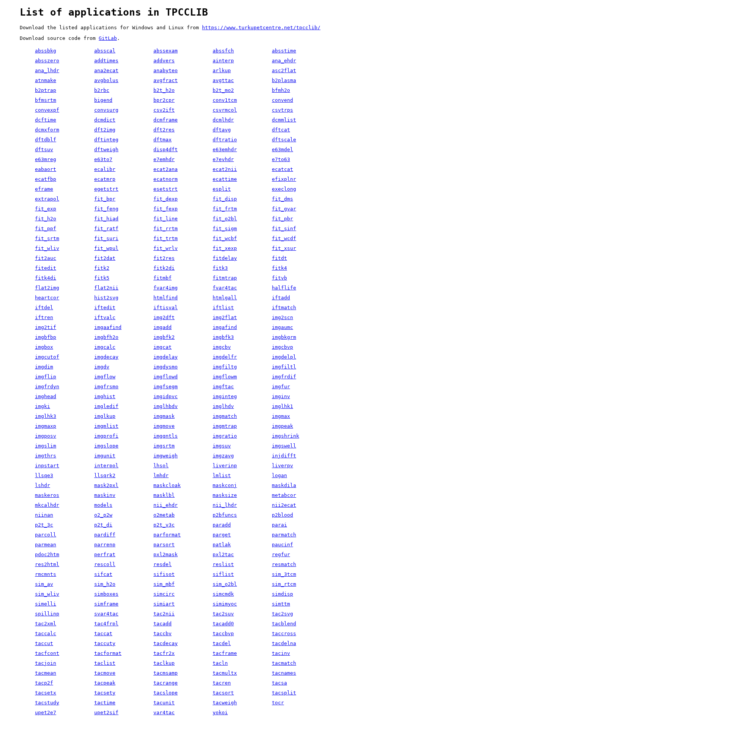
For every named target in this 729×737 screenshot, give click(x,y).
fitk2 (101, 268)
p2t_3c (44, 525)
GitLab (108, 38)
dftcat (281, 130)
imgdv (101, 367)
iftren (44, 317)
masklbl (164, 495)
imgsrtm (164, 446)
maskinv (104, 495)
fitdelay (225, 258)
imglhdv (223, 406)
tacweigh (225, 702)
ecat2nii (225, 169)
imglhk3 (45, 416)
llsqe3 (44, 475)
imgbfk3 (223, 337)
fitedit (45, 268)
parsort (164, 544)
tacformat (108, 653)
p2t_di (103, 525)
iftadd (281, 297)
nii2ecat (284, 505)
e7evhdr (223, 159)
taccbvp (223, 633)
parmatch (284, 535)
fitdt (279, 258)
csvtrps (282, 110)
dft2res (164, 130)
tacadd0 (223, 623)
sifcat (103, 574)
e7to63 (281, 159)
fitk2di (164, 268)
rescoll (104, 564)
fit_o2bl (225, 218)
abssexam (165, 51)
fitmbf (162, 278)
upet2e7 (45, 712)
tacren (222, 683)
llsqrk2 (104, 475)
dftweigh (106, 149)
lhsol (161, 465)
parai (279, 525)
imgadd (162, 327)
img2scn (282, 317)
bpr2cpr (164, 100)
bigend (103, 100)
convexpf (47, 110)
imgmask (164, 416)
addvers (164, 60)
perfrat (104, 554)
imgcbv (222, 347)
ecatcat (282, 169)
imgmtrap (225, 426)
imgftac (223, 386)
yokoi (220, 712)
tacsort (223, 693)
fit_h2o (45, 218)
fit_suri (106, 238)
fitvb (279, 278)
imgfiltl (284, 367)
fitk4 (279, 268)
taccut (44, 643)
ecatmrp (104, 179)
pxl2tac (223, 554)
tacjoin (45, 663)
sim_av (44, 584)
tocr (278, 702)
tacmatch (284, 663)
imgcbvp (282, 347)
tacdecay (165, 643)
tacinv (281, 653)
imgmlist (106, 426)
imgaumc (282, 327)
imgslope (106, 446)
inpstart (47, 465)
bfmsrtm (45, 100)
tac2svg (282, 614)
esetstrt (165, 189)
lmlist (222, 475)
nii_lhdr (225, 505)
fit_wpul (106, 248)
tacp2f (44, 683)
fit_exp (45, 209)
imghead (45, 396)
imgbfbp (45, 337)
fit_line (165, 218)
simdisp (282, 594)
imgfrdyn (47, 386)
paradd (222, 525)
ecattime (225, 179)
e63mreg (45, 159)
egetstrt (106, 189)
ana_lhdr (47, 70)
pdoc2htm (47, 554)
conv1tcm (225, 100)
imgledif (106, 406)
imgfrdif (284, 377)
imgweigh (165, 456)
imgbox (44, 347)
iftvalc (104, 317)
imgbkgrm (284, 337)
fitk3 (220, 268)
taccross (284, 633)
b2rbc (101, 90)
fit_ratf (106, 228)
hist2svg (106, 297)
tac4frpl (106, 623)
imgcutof (47, 357)
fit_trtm (165, 238)
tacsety (104, 693)
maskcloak (167, 485)
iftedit (104, 307)
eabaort (45, 169)
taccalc (45, 633)
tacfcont (47, 653)
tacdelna (284, 643)
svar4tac (106, 614)
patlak (222, 544)
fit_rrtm (165, 228)
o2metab (164, 515)
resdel (162, 564)
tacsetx (45, 693)
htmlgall (225, 297)
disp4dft (165, 149)
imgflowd (165, 377)
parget (222, 535)
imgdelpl (284, 357)
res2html (47, 564)
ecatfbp (45, 179)
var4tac (164, 712)
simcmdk (223, 594)
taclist (104, 663)
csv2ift (164, 110)
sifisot (164, 574)
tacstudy (47, 702)
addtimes (106, 60)
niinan (44, 515)
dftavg (222, 130)
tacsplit (284, 693)
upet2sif (106, 712)
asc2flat (284, 70)
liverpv (282, 465)
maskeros (47, 495)
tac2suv (223, 614)
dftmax (162, 139)
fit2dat (104, 258)
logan (279, 475)
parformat (167, 535)
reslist (223, 564)
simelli (45, 604)
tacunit (164, 702)
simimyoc (225, 604)
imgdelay (165, 357)
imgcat (162, 347)
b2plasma (284, 80)
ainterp (223, 60)
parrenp (104, 544)
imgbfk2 (164, 337)
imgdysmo (165, 367)
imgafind (225, 327)
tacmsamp (165, 673)
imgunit (104, 456)
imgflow (104, 377)
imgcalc (104, 347)
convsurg (106, 110)
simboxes (106, 594)
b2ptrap (45, 90)
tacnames (284, 673)
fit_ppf (45, 228)
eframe (44, 189)
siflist (223, 574)
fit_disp (225, 199)
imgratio (225, 436)
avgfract (165, 80)
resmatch (284, 564)
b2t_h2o (164, 90)
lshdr (42, 485)
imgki (42, 406)
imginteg (225, 396)
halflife (284, 288)
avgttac (223, 80)
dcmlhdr (223, 120)
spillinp (47, 614)
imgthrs (45, 456)
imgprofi (106, 436)
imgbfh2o (106, 337)
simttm (281, 604)
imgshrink (285, 436)
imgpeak (282, 426)
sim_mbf (164, 584)
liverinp (225, 465)
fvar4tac (225, 288)
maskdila (284, 485)
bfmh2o (281, 90)
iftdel (44, 307)
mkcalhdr (47, 505)
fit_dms (282, 199)
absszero (47, 60)
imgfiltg (225, 367)
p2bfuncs (225, 515)
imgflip (45, 377)
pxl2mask (165, 554)
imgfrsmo (106, 386)
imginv (281, 396)
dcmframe (165, 120)
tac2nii (164, 614)
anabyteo (165, 70)
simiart (164, 604)
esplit (222, 189)
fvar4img (165, 288)
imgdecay (106, 357)
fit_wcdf (284, 238)
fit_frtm (225, 209)
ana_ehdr (284, 60)
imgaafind (108, 327)
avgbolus (106, 80)
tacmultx (225, 673)
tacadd (162, 623)
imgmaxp (45, 426)
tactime (104, 702)
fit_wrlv (165, 248)
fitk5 (101, 278)
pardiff (104, 535)
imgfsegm (165, 386)
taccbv (162, 633)
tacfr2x (164, 653)
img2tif (45, 327)
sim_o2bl (225, 584)
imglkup (104, 416)
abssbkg (45, 51)
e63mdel (282, 149)
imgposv (45, 436)
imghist (104, 396)
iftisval (165, 307)
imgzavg (223, 456)
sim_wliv (47, 594)
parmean (45, 544)
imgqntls (165, 436)
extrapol (47, 199)
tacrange (165, 683)
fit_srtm (47, 238)
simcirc (164, 594)
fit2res (164, 258)
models (103, 505)
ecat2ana (165, 169)
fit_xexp (225, 248)
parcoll (45, 535)
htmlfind (165, 297)
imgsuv (222, 446)
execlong (284, 189)
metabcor (284, 495)
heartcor (47, 297)
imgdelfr (225, 357)
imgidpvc (165, 396)
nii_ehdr (165, 505)
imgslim (45, 446)
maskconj (225, 485)
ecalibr (104, 169)
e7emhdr (164, 159)
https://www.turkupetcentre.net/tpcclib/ (261, 27)
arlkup (222, 70)
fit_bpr (104, 199)
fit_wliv (47, 248)
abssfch (223, 51)
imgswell (284, 446)
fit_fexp (165, 209)
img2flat (225, 317)
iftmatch (284, 307)
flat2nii (106, 288)
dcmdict (104, 120)
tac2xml (45, 623)
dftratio (225, 139)
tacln (220, 663)
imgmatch (225, 416)
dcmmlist (284, 120)
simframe (106, 604)
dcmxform (47, 130)
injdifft (284, 456)
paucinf (282, 544)
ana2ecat (106, 70)
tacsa (279, 683)
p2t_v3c (164, 525)
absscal (104, 51)
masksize (225, 495)
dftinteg (106, 139)
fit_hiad (106, 218)
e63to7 (103, 159)
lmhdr (161, 475)
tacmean (45, 673)
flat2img (47, 288)
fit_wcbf (225, 238)
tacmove (104, 673)
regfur (281, 554)
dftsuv (44, 149)
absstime (284, 51)
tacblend (284, 623)
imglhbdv (165, 406)
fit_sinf (284, 228)
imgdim (44, 367)
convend (282, 100)
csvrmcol (225, 110)
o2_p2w (103, 515)
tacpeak (104, 683)
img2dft (164, 317)
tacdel (222, 643)
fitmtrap (225, 278)
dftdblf (45, 139)
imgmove (164, 426)
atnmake (45, 80)
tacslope (165, 693)
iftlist (223, 307)
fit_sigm (225, 228)
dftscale (284, 139)
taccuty (104, 643)
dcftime (45, 120)
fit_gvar (284, 209)
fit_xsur (284, 248)
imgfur (281, 386)
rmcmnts (45, 574)
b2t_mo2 (223, 90)
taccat (103, 633)
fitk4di (45, 278)
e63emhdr (225, 149)
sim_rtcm (284, 584)
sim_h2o (104, 584)
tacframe (225, 653)
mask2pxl (106, 485)
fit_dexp (165, 199)
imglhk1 (282, 406)
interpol (106, 465)
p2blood (282, 515)
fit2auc (45, 258)
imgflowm (225, 377)
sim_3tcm (284, 574)
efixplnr (284, 179)
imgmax (281, 416)
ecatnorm (165, 179)
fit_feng (106, 209)
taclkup (164, 663)
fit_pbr (282, 218)
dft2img (104, 130)
